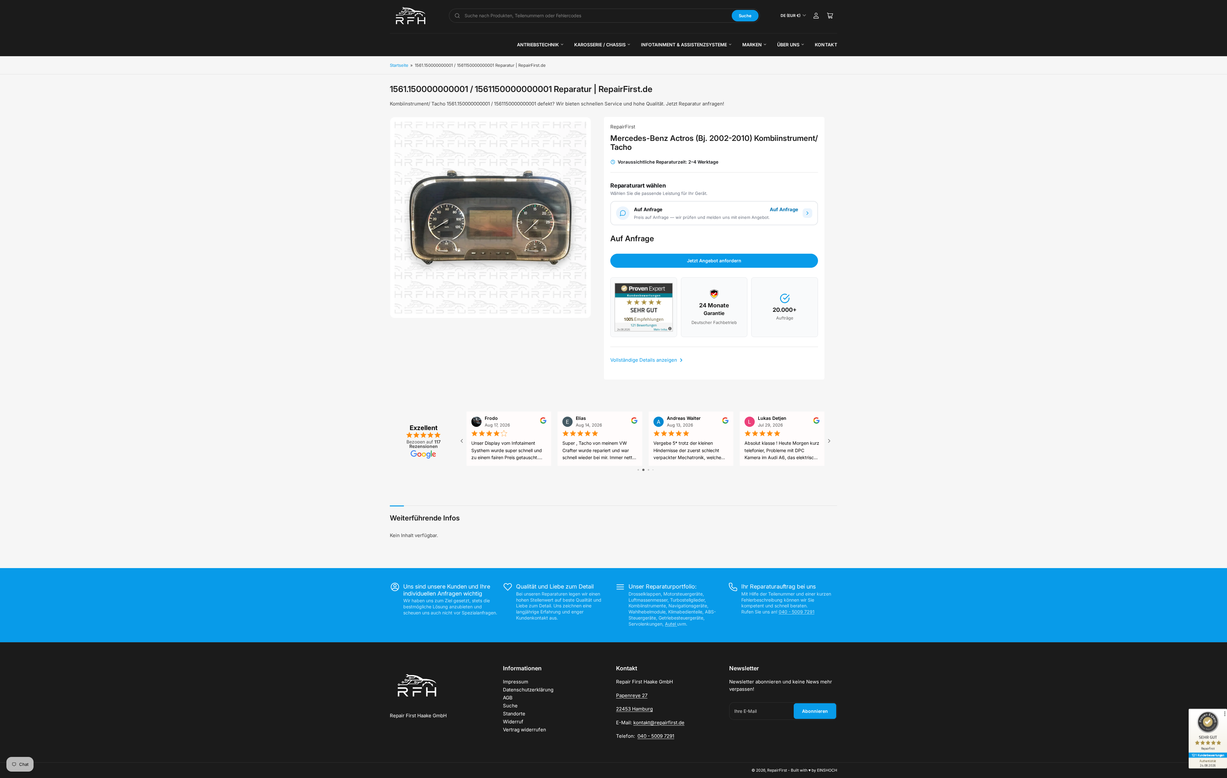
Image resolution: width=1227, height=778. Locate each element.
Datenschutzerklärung (528, 690)
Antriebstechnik (538, 44)
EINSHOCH (827, 770)
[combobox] (596, 15)
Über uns (788, 44)
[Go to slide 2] (643, 470)
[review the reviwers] (543, 422)
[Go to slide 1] (638, 470)
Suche (745, 15)
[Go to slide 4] (652, 469)
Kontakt (826, 44)
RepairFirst (622, 127)
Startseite (399, 65)
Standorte (514, 714)
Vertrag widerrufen (524, 730)
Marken (752, 44)
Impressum (515, 682)
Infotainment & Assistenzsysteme (684, 44)
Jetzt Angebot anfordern (714, 260)
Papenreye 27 (631, 695)
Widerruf (513, 722)
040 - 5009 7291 (796, 611)
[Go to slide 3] (648, 470)
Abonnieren (815, 711)
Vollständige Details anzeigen (644, 360)
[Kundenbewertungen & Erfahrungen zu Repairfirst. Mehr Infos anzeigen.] (643, 307)
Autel (671, 624)
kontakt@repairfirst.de (658, 723)
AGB (508, 698)
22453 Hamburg (634, 709)
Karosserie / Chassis (600, 44)
